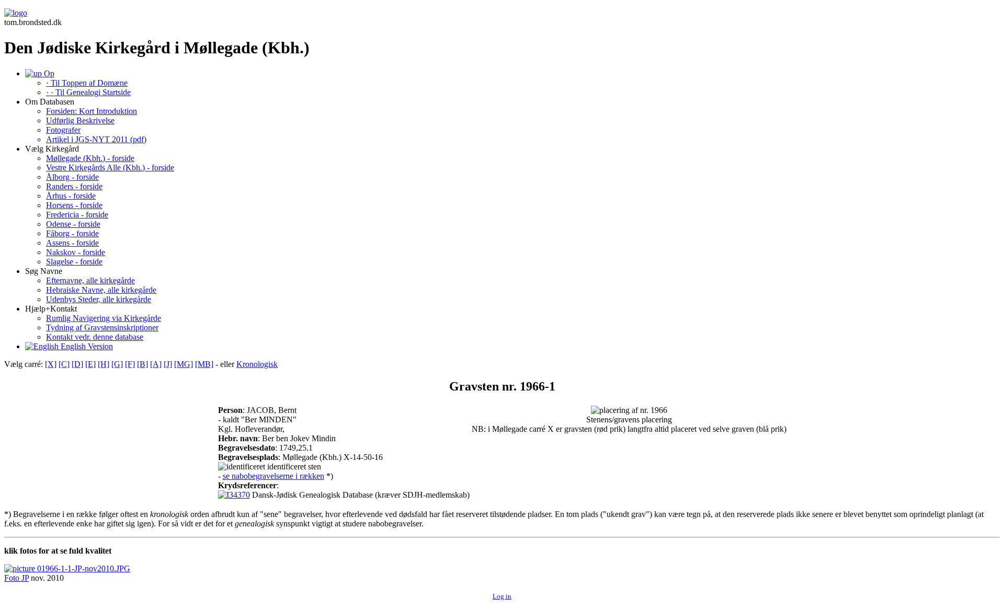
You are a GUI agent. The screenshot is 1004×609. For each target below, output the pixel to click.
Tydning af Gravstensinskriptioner (102, 327)
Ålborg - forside (72, 177)
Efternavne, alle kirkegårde (90, 280)
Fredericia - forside (77, 214)
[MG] (183, 364)
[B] (142, 364)
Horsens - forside (74, 205)
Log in (502, 596)
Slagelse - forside (74, 261)
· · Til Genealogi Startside (88, 92)
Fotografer (63, 129)
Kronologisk (257, 364)
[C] (64, 364)
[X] (50, 364)
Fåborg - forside (72, 233)
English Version (86, 346)
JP (25, 577)
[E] (90, 364)
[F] (130, 364)
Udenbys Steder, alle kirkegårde (98, 299)
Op (48, 73)
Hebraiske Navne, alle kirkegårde (101, 289)
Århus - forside (71, 195)
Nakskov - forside (75, 252)
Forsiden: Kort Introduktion (91, 111)
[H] (103, 364)
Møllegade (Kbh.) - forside (90, 158)
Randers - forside (74, 186)
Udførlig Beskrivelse (80, 120)
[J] (168, 364)
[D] (77, 364)
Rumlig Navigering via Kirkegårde (103, 318)
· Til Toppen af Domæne (87, 82)
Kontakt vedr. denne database (94, 336)
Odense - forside (73, 224)
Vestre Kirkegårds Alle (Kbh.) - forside (110, 167)
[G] (117, 364)
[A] (156, 364)
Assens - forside (72, 242)
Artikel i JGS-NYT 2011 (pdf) (96, 139)
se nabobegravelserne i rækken (273, 476)
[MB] (204, 364)
